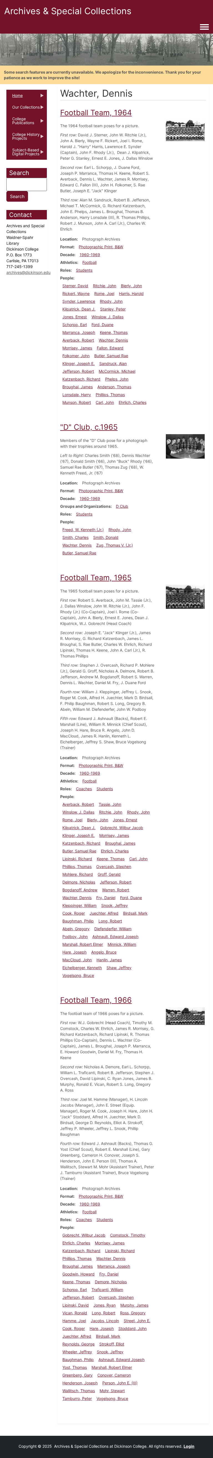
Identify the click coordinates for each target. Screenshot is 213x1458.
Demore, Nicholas (111, 1281)
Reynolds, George (78, 1344)
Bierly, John (131, 285)
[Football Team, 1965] (185, 596)
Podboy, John (75, 936)
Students (84, 270)
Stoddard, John (132, 1328)
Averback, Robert (78, 340)
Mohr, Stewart (112, 1390)
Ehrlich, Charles (132, 402)
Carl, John (105, 402)
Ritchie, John (104, 285)
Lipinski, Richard (77, 858)
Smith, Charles (75, 537)
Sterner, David (75, 285)
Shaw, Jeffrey (118, 967)
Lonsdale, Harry (76, 394)
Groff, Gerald (109, 874)
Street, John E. (137, 1320)
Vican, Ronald (74, 1313)
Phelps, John (116, 379)
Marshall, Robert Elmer (82, 944)
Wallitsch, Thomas (78, 1390)
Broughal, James (77, 386)
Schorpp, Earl (74, 324)
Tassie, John (110, 804)
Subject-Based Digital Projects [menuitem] (22, 153)
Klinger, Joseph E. (78, 363)
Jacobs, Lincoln (105, 1320)
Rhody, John (111, 301)
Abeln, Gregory (76, 928)
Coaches (84, 788)
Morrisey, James (77, 348)
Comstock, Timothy (127, 1235)
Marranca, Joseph (78, 332)
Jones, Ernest (74, 316)
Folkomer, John (76, 355)
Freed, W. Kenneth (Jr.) (83, 529)
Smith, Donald (105, 537)
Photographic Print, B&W (101, 246)
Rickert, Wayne (76, 293)
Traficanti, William (107, 1289)
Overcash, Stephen (113, 866)
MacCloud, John (77, 959)
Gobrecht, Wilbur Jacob (121, 827)
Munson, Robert (76, 402)
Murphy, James (134, 1305)
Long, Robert (110, 921)
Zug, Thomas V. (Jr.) (114, 545)
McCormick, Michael (117, 371)
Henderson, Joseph (80, 1383)
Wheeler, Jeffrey (77, 1351)
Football (89, 262)
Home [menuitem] (14, 97)
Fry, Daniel (105, 897)
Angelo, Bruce (103, 952)
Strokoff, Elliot (111, 1344)
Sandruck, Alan (113, 363)
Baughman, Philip (78, 921)
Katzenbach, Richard (81, 379)
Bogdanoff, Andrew (79, 889)
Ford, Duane (102, 324)
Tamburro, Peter (77, 1398)
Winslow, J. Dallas (107, 316)
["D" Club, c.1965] (185, 446)
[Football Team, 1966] (185, 1015)
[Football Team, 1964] (185, 129)
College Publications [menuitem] (20, 122)
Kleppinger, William (79, 905)
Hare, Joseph (74, 952)
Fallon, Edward (110, 348)
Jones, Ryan (104, 1305)
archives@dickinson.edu (28, 272)
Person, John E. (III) (120, 1383)
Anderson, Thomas (114, 386)
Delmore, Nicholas (78, 882)
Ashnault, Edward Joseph (115, 936)
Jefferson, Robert (78, 371)
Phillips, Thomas (110, 394)
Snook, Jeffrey (114, 905)
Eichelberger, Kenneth (82, 967)
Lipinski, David (75, 1305)
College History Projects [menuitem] (23, 138)
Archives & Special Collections (67, 11)
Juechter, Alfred (104, 913)
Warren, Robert (115, 889)
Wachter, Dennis (113, 340)
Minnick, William (122, 944)
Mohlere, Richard (77, 874)
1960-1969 (90, 254)
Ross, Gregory (133, 1313)
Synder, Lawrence (78, 301)
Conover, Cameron (114, 1375)
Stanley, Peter (113, 309)
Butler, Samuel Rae (111, 355)
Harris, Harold (131, 293)
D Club (122, 506)
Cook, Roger (73, 913)
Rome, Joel (104, 293)
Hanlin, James (109, 959)
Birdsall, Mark (135, 913)
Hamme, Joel (74, 1320)
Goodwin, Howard (78, 1274)
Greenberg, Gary (77, 1375)
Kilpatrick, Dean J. (78, 309)
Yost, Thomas (74, 1367)
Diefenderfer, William (112, 928)
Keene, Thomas (114, 332)
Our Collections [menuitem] (23, 109)
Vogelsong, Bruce (78, 975)
